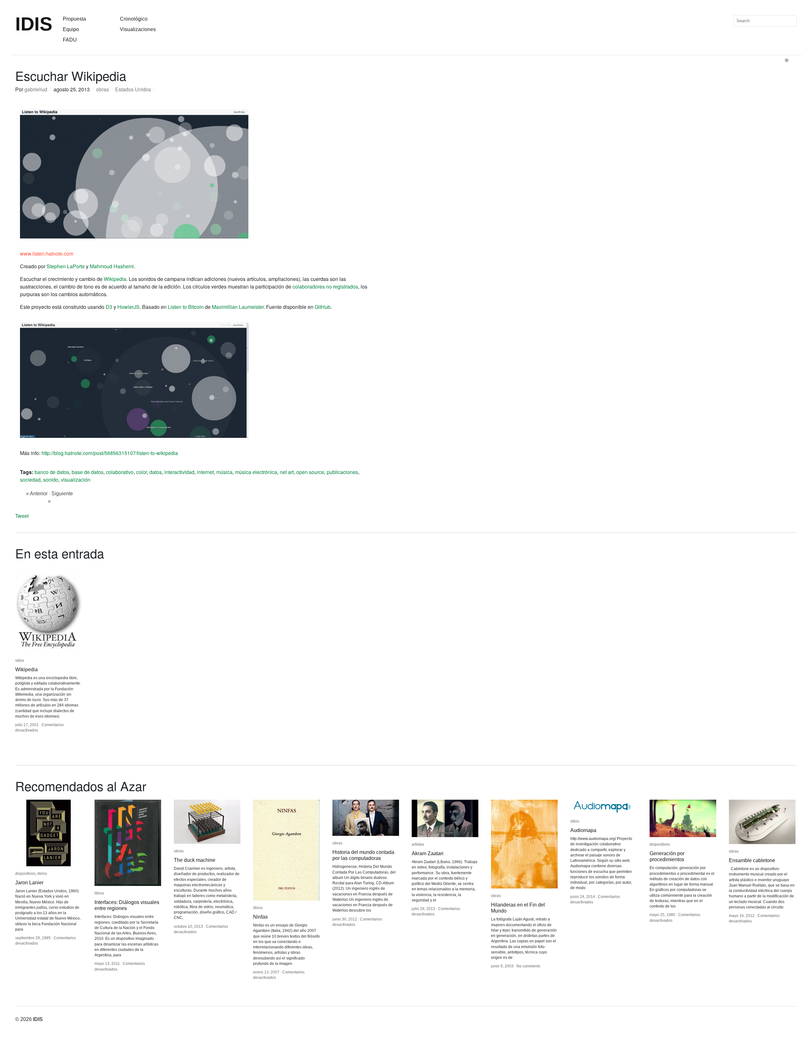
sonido (50, 479)
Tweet (22, 515)
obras (102, 89)
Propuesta (74, 19)
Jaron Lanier (29, 882)
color (141, 472)
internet (205, 472)
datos (155, 472)
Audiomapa (583, 830)
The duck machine (194, 860)
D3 (109, 306)
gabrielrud (35, 89)
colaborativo (120, 472)
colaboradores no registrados (325, 286)
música (224, 472)
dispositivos (25, 873)
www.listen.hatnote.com (46, 253)
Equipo (71, 29)
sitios (19, 660)
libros (42, 873)
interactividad (179, 472)
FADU (70, 39)
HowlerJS (128, 306)
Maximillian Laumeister (238, 306)
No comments (528, 966)
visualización (75, 479)
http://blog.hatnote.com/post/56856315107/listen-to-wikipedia (110, 453)
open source (310, 472)
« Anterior (37, 493)
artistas (418, 844)
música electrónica (256, 472)
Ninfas (260, 917)
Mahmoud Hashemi (112, 266)
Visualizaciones (138, 29)
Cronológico (133, 19)
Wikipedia (115, 279)
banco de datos (52, 472)
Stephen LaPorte (66, 266)
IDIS (33, 24)
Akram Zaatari (427, 853)
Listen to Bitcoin (186, 306)
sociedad (30, 479)
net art (287, 472)
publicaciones (342, 472)
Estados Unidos (133, 89)
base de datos (87, 472)
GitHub (323, 306)
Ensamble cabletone (752, 860)
